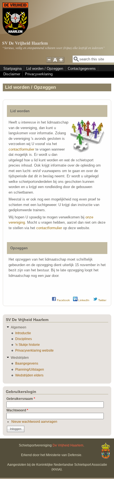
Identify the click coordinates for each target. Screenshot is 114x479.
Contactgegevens (82, 68)
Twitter (101, 300)
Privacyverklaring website (34, 350)
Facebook (63, 300)
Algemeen (18, 327)
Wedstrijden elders (29, 375)
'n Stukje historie (27, 344)
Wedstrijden (20, 357)
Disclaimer (11, 74)
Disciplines (23, 339)
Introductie (23, 333)
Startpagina (12, 68)
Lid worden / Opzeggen (44, 68)
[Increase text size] (61, 62)
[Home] (15, 34)
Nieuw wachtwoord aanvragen (34, 421)
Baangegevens (26, 363)
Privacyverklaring (39, 74)
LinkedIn (83, 300)
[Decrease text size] (49, 62)
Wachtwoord (17, 410)
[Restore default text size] (55, 62)
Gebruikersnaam (20, 398)
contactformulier (21, 149)
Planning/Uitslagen (29, 369)
